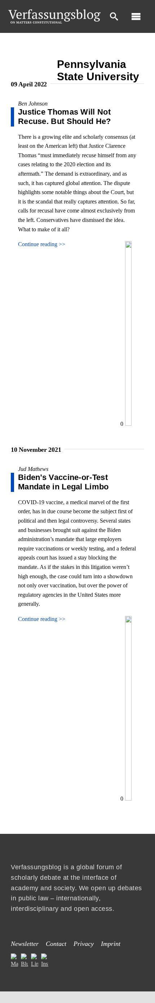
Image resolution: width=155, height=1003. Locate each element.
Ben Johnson (33, 103)
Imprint (110, 943)
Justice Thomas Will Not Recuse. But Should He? (64, 116)
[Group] (54, 12)
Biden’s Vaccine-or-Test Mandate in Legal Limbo (63, 482)
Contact (56, 943)
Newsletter (25, 943)
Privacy (84, 943)
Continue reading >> (41, 244)
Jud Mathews (33, 469)
